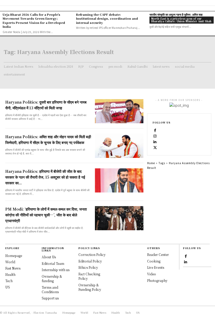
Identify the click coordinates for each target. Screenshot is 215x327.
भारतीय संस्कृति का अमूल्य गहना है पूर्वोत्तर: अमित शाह (175, 14)
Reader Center (158, 254)
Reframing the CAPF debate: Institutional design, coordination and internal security (107, 18)
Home (151, 163)
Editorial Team (53, 263)
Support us (50, 298)
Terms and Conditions (50, 289)
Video (151, 274)
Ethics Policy (88, 267)
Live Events (155, 267)
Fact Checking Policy (89, 276)
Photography (157, 280)
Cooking (153, 261)
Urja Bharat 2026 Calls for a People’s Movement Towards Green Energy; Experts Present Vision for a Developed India (34, 20)
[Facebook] (155, 130)
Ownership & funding (52, 278)
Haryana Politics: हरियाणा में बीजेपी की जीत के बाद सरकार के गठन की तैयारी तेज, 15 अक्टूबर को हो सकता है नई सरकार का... (45, 177)
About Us (49, 257)
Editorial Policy (90, 261)
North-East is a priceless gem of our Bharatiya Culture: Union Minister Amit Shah (181, 20)
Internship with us (55, 269)
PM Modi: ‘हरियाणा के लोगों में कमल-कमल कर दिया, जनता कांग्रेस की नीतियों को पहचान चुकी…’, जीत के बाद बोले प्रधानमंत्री (46, 214)
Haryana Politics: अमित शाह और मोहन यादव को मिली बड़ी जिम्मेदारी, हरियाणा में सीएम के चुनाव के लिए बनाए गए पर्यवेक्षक (48, 139)
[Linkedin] (155, 141)
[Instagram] (155, 135)
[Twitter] (155, 147)
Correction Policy (92, 254)
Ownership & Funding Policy (89, 287)
